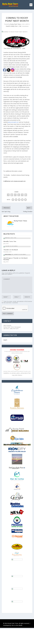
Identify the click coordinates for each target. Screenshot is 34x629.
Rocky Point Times (15, 24)
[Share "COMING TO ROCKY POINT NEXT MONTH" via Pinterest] (22, 195)
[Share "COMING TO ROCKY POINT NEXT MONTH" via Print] (25, 195)
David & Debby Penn (12, 26)
